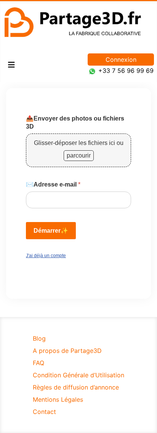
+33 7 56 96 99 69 (126, 70)
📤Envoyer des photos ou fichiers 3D (75, 122)
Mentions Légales (58, 399)
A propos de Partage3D (67, 350)
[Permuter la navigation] (11, 65)
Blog (39, 338)
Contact (44, 411)
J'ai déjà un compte (46, 255)
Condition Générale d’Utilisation (78, 375)
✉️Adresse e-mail (53, 184)
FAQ (38, 363)
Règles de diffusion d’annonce (76, 387)
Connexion (121, 59)
